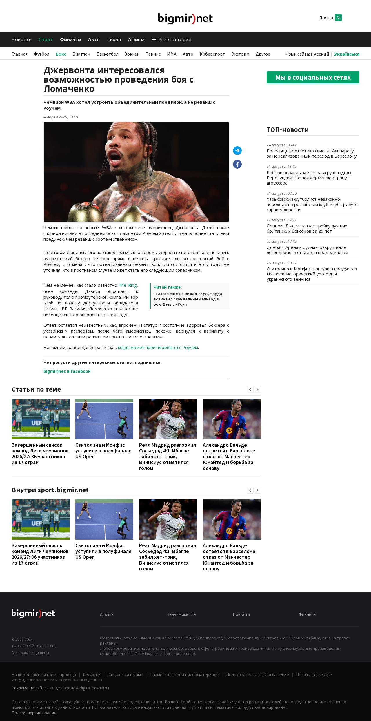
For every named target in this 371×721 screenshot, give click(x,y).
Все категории (174, 39)
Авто (94, 39)
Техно (114, 39)
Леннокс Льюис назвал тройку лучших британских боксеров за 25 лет (307, 228)
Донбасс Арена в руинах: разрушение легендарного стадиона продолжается (307, 249)
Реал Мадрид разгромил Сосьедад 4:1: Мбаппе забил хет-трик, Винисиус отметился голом (167, 456)
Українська (346, 54)
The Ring (128, 285)
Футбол (41, 54)
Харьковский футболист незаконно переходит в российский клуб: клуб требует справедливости (312, 204)
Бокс (61, 54)
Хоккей (132, 54)
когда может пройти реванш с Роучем (158, 347)
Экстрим (240, 54)
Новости (22, 39)
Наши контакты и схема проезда (44, 674)
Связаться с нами (125, 674)
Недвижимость (181, 614)
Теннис (153, 54)
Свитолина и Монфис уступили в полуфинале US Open (103, 450)
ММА (172, 54)
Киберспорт (212, 54)
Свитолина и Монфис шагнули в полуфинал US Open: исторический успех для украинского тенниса (312, 274)
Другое (263, 54)
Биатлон (81, 54)
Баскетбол (108, 54)
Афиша (136, 39)
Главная (20, 54)
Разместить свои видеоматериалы (184, 674)
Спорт (46, 39)
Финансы (70, 39)
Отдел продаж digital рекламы (79, 688)
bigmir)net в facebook (67, 371)
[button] (250, 389)
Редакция (92, 674)
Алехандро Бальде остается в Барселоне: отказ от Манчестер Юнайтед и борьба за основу (230, 456)
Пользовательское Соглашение (257, 674)
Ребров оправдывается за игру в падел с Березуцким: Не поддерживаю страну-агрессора (309, 177)
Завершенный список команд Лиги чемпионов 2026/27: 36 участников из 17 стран (40, 453)
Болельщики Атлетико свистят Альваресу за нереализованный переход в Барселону (312, 153)
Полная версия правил (34, 712)
